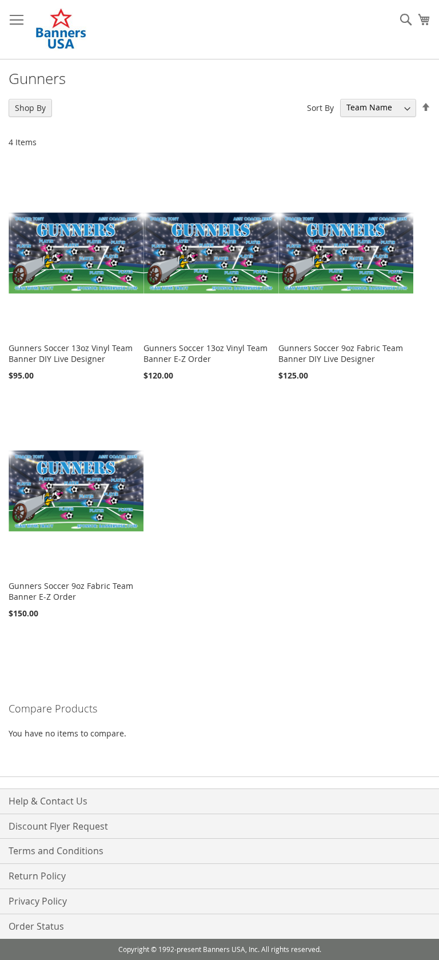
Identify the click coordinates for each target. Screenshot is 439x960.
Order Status (36, 926)
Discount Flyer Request (58, 826)
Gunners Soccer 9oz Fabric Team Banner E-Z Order (71, 591)
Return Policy (37, 876)
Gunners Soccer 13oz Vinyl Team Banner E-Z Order (205, 353)
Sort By (320, 107)
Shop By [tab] (30, 107)
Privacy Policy (38, 901)
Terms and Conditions (56, 851)
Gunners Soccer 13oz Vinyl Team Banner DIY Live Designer (71, 353)
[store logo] (61, 29)
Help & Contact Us (48, 801)
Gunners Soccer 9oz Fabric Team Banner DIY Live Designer (340, 353)
